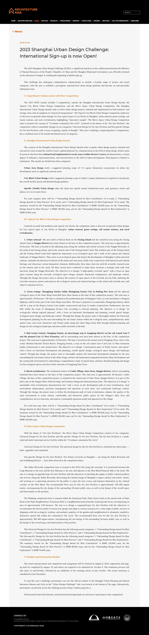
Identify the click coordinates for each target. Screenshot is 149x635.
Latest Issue (86, 21)
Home (13, 21)
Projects (54, 21)
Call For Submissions (120, 21)
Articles (44, 21)
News (37, 21)
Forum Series (65, 21)
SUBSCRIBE (135, 21)
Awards (96, 21)
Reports (76, 21)
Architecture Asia (25, 21)
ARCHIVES (105, 21)
